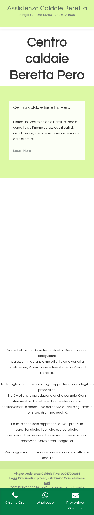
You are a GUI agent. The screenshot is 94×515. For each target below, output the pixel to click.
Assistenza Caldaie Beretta (47, 8)
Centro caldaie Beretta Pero (41, 107)
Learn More (22, 150)
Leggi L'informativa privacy (28, 478)
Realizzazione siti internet (63, 487)
